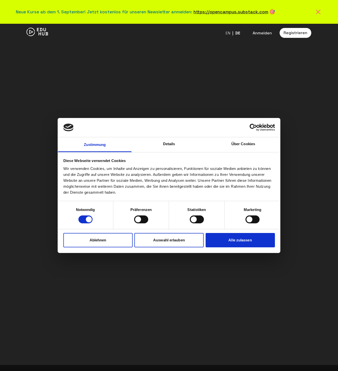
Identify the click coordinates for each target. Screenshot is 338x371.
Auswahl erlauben (169, 240)
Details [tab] (169, 144)
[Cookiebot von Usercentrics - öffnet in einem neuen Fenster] (253, 127)
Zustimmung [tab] (95, 144)
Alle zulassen (240, 240)
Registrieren (295, 32)
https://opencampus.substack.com (230, 12)
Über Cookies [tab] (243, 144)
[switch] (141, 219)
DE (237, 33)
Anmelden (262, 33)
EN (228, 33)
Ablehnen (98, 240)
